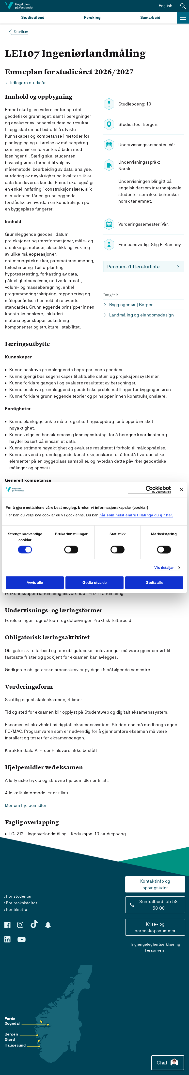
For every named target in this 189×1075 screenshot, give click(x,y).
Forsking (92, 17)
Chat (162, 1063)
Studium (21, 32)
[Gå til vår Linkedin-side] (7, 939)
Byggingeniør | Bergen (131, 304)
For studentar (19, 896)
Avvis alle (35, 583)
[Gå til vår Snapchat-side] (48, 925)
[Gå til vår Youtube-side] (21, 939)
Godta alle (154, 583)
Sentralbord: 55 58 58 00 (158, 905)
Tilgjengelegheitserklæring (155, 944)
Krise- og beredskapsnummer (155, 927)
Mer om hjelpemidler (26, 805)
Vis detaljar (164, 567)
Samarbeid (150, 17)
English (165, 5)
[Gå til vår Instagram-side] (20, 924)
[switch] (71, 549)
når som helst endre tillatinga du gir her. (136, 515)
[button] (183, 6)
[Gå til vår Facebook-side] (7, 924)
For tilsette (16, 909)
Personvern (155, 950)
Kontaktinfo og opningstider (155, 884)
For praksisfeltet (21, 903)
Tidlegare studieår (27, 82)
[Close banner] (181, 489)
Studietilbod (33, 17)
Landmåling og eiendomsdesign (141, 314)
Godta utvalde (94, 583)
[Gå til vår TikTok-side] (34, 923)
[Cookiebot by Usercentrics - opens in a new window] (149, 489)
